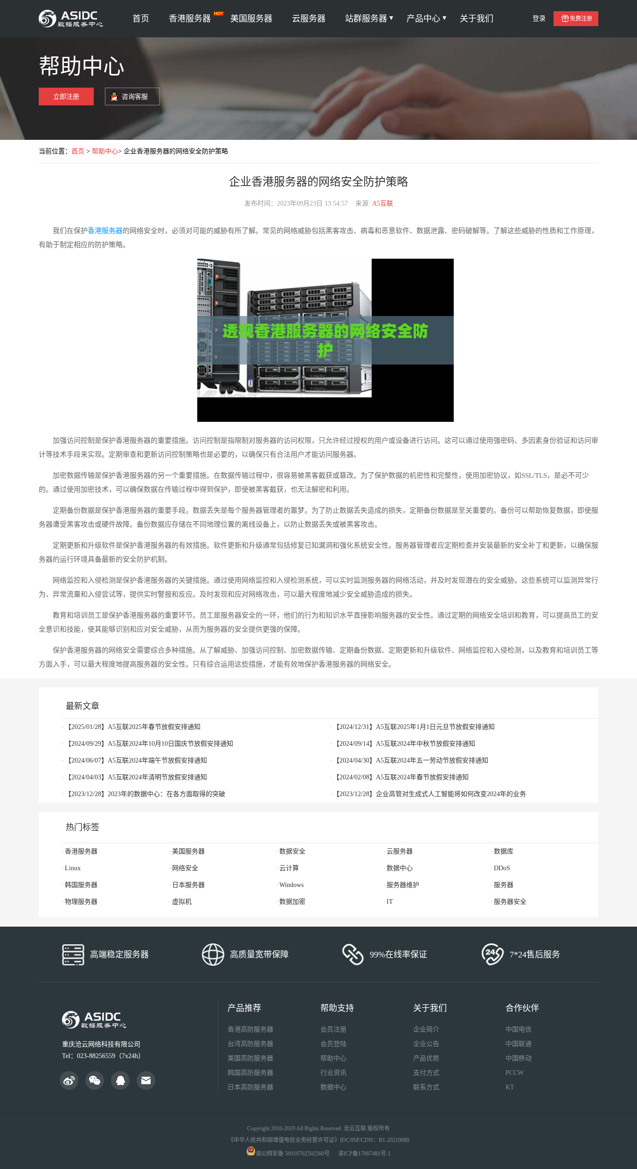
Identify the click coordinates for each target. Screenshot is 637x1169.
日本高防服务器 (250, 1087)
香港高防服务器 (250, 1029)
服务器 (503, 884)
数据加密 (292, 901)
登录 (539, 18)
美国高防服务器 (250, 1058)
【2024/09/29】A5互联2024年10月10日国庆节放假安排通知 (149, 743)
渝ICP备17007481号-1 (364, 1153)
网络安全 (185, 868)
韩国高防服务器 (250, 1072)
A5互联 (382, 203)
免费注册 (581, 18)
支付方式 (426, 1072)
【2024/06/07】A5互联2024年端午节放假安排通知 (136, 760)
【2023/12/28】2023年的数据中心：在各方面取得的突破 (145, 794)
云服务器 (308, 18)
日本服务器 (188, 884)
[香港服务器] (72, 18)
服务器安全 (510, 901)
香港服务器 (190, 18)
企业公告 (426, 1043)
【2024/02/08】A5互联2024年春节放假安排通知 (401, 777)
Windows (291, 884)
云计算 (289, 868)
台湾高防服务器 (250, 1043)
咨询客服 (135, 96)
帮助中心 (105, 151)
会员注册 (333, 1029)
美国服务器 (251, 18)
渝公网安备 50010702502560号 (293, 1153)
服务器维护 (403, 884)
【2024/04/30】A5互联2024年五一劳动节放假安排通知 (410, 760)
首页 (140, 18)
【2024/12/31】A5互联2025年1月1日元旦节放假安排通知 (414, 726)
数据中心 (400, 868)
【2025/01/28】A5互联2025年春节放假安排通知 (133, 726)
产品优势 (426, 1058)
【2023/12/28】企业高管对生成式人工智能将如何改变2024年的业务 (429, 794)
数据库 (503, 851)
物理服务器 (81, 901)
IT (390, 901)
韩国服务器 (81, 884)
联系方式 (426, 1087)
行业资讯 (333, 1072)
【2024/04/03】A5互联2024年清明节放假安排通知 (136, 777)
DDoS (502, 868)
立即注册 (66, 96)
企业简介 (426, 1029)
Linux (73, 868)
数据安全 (292, 851)
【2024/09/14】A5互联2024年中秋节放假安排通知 (404, 743)
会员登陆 (333, 1043)
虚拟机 (182, 901)
